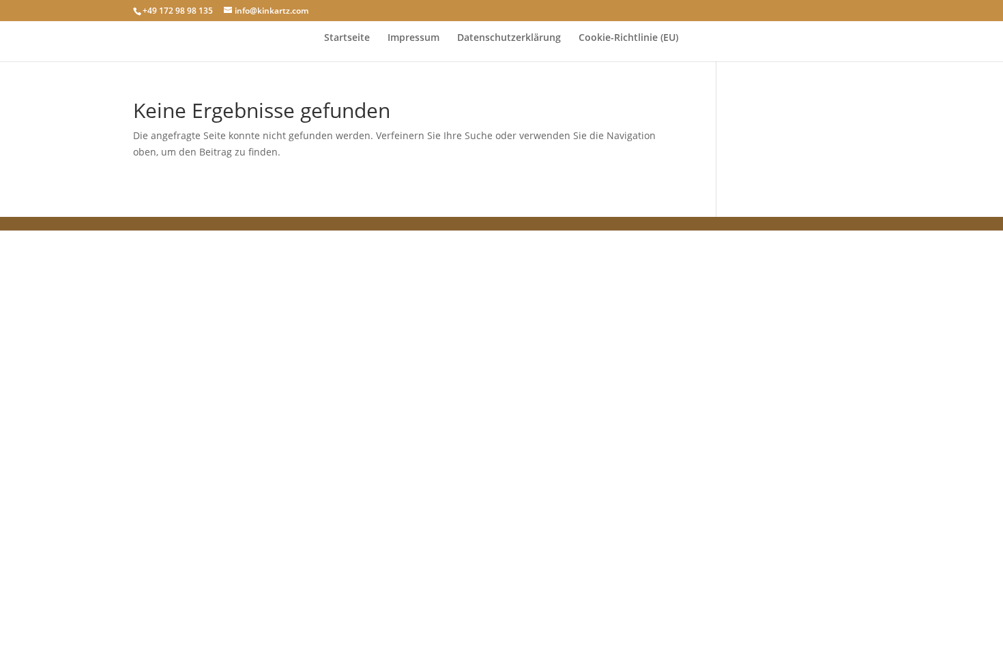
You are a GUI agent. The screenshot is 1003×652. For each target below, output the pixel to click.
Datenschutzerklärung (509, 38)
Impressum (413, 38)
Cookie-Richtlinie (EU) (628, 38)
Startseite (347, 38)
